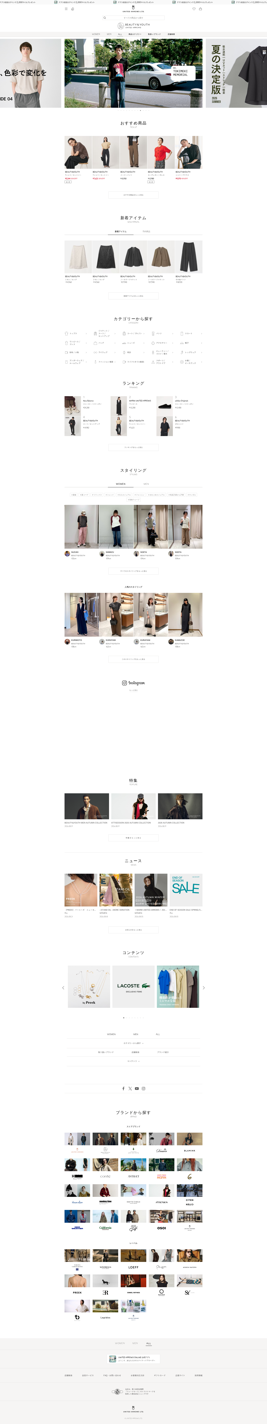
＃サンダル (191, 495)
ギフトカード (160, 1375)
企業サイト (180, 1375)
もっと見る (133, 690)
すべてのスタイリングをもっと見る (133, 571)
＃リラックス (97, 495)
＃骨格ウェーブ (133, 500)
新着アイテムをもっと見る (133, 296)
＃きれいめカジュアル (156, 495)
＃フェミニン (139, 495)
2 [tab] (121, 110)
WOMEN (96, 34)
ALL (120, 34)
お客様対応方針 (137, 1375)
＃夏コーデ (84, 495)
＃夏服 (73, 495)
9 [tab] (140, 110)
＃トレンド (109, 495)
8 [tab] (137, 110)
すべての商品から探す (133, 18)
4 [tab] (126, 110)
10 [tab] (143, 110)
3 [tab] (123, 110)
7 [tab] (135, 110)
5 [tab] (129, 110)
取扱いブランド (154, 34)
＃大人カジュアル (124, 495)
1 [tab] (118, 110)
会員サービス (88, 1375)
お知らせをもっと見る (133, 930)
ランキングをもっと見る (133, 447)
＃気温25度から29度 (176, 495)
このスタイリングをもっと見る (133, 659)
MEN (109, 34)
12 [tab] (148, 110)
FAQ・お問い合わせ (112, 1375)
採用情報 (198, 1375)
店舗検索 (171, 34)
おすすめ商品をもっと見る (133, 195)
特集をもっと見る (133, 838)
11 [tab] (146, 110)
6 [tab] (132, 110)
